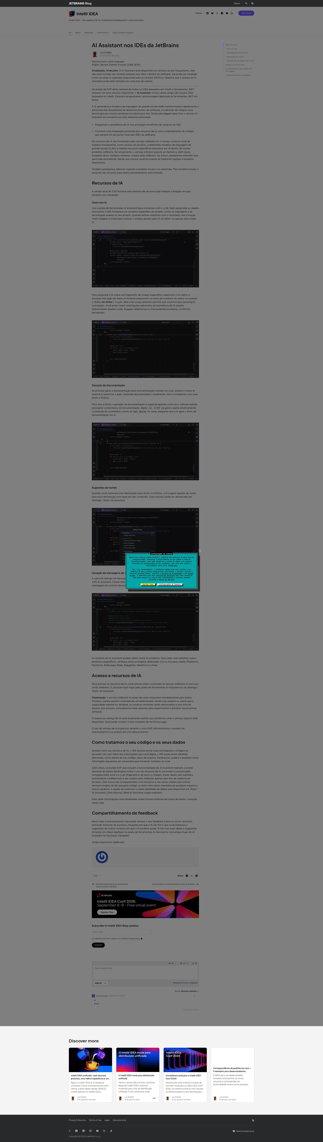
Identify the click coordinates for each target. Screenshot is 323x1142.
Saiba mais (173, 565)
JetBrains (91, 1136)
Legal (107, 1120)
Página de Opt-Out (166, 580)
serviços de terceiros (165, 576)
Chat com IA (232, 49)
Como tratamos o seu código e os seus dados (239, 70)
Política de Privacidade (172, 574)
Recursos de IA (232, 45)
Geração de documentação (237, 53)
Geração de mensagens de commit (241, 61)
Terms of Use (95, 1120)
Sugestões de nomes (235, 57)
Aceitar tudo (148, 584)
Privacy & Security (77, 1120)
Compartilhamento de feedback (238, 75)
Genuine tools (119, 1120)
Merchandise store (244, 1132)
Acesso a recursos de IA (235, 65)
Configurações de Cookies (169, 584)
